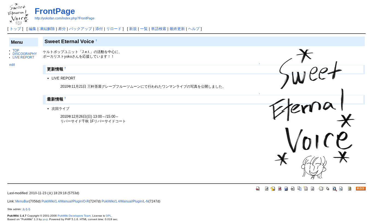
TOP (16, 50)
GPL (108, 215)
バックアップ (80, 28)
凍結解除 (47, 28)
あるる (26, 209)
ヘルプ (194, 28)
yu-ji (45, 219)
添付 (99, 28)
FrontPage (55, 11)
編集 (32, 28)
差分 (62, 28)
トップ (15, 28)
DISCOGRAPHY (25, 53)
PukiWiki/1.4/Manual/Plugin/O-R (65, 201)
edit (12, 64)
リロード (114, 28)
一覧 (144, 28)
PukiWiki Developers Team (74, 215)
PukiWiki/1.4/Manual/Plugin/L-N (125, 201)
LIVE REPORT (23, 57)
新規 (133, 28)
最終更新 (177, 28)
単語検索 (158, 28)
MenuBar (22, 201)
